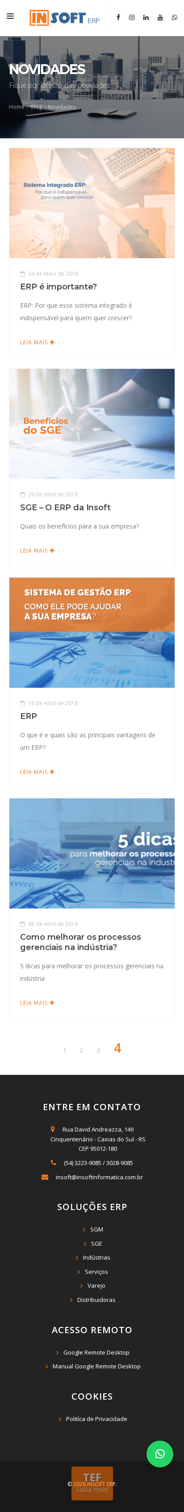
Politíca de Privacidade (96, 1419)
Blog (36, 107)
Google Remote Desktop (96, 1352)
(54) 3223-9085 (82, 1163)
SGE (96, 1243)
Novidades (61, 107)
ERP (28, 716)
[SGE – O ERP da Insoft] (92, 423)
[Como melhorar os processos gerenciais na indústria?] (92, 853)
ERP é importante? (58, 287)
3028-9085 (119, 1163)
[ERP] (92, 632)
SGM (96, 1229)
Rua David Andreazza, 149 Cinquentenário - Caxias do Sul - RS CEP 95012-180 (97, 1139)
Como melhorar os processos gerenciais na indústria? (80, 942)
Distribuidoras (96, 1300)
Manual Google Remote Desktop (97, 1366)
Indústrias (96, 1257)
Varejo (96, 1285)
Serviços (96, 1272)
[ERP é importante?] (92, 202)
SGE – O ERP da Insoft (65, 507)
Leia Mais (35, 342)
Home (17, 107)
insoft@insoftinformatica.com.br (99, 1177)
